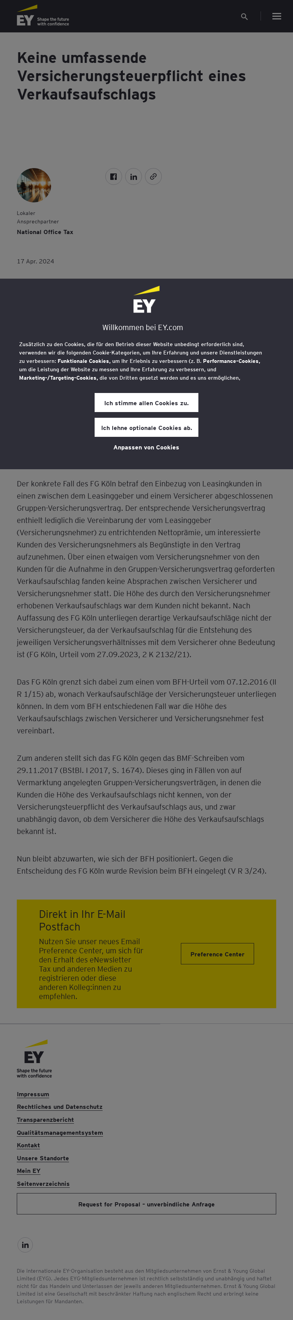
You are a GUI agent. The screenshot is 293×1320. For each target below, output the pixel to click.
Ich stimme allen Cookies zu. (146, 402)
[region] (146, 374)
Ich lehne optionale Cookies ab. (146, 427)
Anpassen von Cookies (146, 447)
